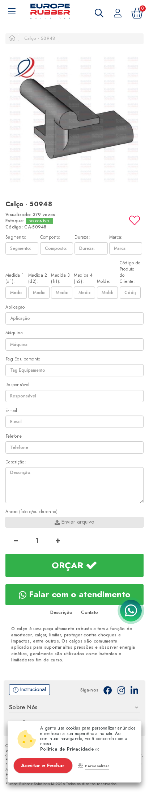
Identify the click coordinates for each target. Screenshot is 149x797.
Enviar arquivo (77, 522)
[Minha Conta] (118, 12)
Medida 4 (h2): (83, 278)
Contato (89, 612)
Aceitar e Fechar (43, 765)
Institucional (32, 689)
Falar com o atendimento (78, 594)
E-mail (11, 411)
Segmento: (16, 237)
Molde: (104, 281)
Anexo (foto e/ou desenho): (32, 512)
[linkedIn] (134, 690)
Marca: (116, 237)
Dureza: (82, 237)
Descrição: (15, 462)
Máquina (14, 333)
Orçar (69, 565)
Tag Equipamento (23, 359)
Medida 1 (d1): (14, 278)
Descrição (61, 612)
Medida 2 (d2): (37, 278)
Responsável (17, 385)
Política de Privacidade (67, 749)
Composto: (50, 237)
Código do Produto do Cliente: (130, 272)
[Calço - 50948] (74, 117)
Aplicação (15, 307)
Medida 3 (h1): (60, 278)
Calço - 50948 (39, 38)
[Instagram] (121, 690)
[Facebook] (107, 690)
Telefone (13, 436)
